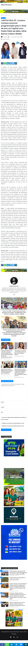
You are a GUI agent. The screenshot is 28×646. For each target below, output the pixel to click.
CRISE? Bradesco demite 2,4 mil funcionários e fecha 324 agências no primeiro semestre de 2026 (18, 579)
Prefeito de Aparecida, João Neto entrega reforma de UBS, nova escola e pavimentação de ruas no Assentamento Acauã (7, 354)
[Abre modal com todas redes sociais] (16, 63)
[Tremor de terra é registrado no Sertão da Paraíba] (4, 586)
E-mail (3, 407)
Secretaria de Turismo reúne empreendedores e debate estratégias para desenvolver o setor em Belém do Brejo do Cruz (21, 372)
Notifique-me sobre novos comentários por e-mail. (13, 423)
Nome (2, 402)
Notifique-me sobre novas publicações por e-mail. (13, 425)
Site (2, 412)
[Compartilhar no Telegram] (10, 63)
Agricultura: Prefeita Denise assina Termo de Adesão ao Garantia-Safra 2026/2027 (7, 371)
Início (3, 15)
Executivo (7, 15)
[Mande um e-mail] (8, 36)
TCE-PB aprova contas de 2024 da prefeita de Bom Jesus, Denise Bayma (20, 352)
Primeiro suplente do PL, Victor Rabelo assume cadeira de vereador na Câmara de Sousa (17, 611)
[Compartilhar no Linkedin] (7, 63)
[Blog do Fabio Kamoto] (6, 5)
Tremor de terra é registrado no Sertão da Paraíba (17, 585)
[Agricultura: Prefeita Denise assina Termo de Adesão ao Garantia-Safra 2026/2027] (7, 364)
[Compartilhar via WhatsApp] (5, 63)
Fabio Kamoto (5, 36)
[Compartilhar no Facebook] (2, 63)
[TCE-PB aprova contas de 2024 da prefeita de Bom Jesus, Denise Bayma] (21, 345)
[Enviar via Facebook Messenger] (13, 63)
